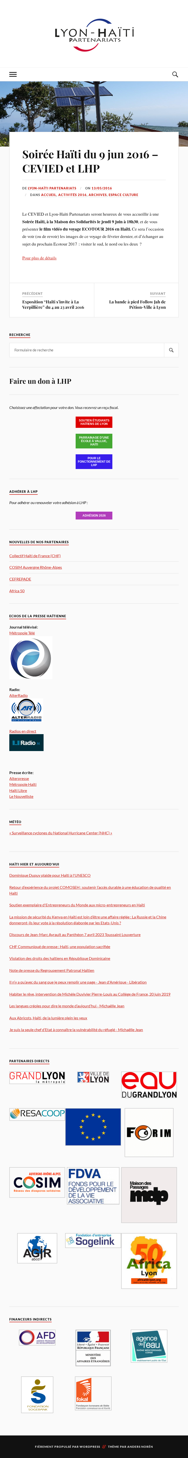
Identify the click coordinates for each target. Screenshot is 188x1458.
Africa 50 (16, 590)
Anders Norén (140, 1446)
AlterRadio (18, 695)
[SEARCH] (171, 350)
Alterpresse (19, 778)
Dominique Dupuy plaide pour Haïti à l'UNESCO (50, 875)
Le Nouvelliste (21, 796)
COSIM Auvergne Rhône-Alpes (35, 567)
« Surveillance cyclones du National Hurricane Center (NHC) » (60, 832)
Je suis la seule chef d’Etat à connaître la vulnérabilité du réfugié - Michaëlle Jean (76, 1029)
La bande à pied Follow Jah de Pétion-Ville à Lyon (137, 304)
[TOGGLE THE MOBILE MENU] (13, 74)
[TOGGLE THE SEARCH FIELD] (175, 74)
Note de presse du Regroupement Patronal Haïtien (51, 970)
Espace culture (123, 195)
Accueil (48, 195)
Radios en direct (22, 731)
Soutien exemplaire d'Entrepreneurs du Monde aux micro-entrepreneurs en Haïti (77, 904)
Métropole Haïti (22, 784)
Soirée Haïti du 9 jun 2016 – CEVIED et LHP (90, 161)
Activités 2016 (72, 195)
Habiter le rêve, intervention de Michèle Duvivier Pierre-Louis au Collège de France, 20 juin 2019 (89, 994)
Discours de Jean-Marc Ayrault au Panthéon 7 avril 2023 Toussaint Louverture (75, 934)
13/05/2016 (102, 188)
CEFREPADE (20, 579)
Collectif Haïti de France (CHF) (35, 555)
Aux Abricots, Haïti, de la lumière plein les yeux (48, 1017)
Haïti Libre (18, 790)
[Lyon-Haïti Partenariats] (94, 52)
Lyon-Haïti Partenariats (52, 188)
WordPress (90, 1446)
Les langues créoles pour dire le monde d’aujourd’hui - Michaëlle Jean (66, 1005)
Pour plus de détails (39, 258)
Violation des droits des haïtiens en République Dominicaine (59, 958)
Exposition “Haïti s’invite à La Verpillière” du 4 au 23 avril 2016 (53, 304)
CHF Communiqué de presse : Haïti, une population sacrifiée (59, 946)
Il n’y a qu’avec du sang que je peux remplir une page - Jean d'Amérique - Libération (78, 982)
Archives (98, 195)
